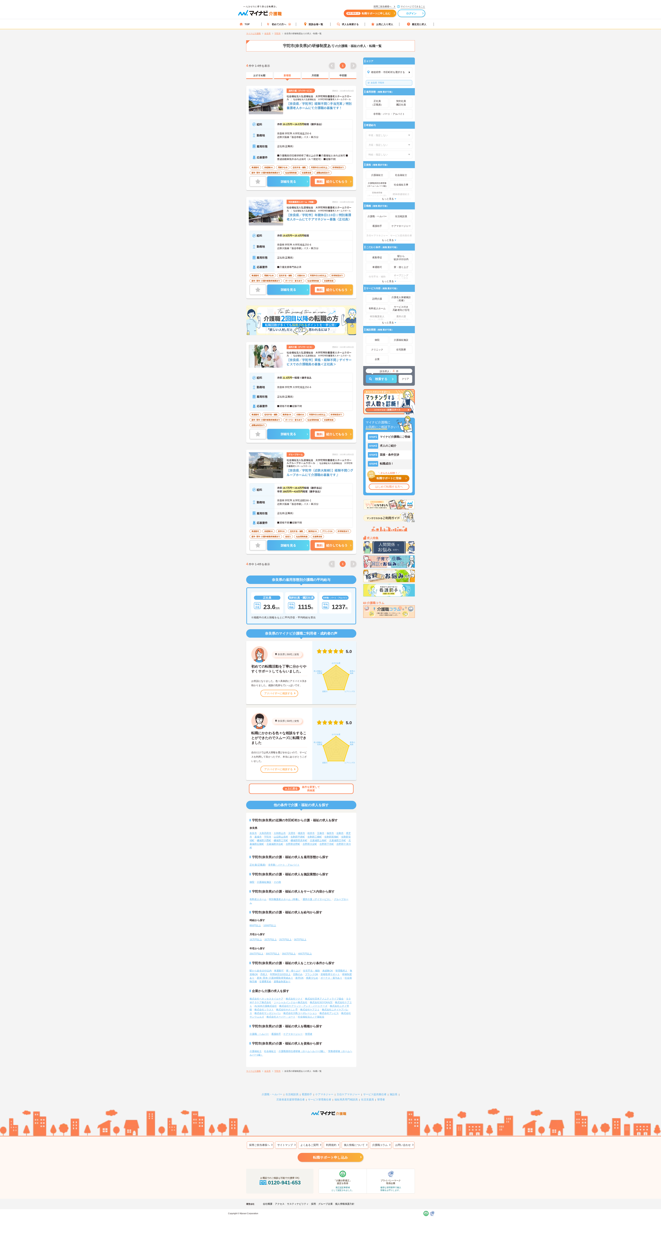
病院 (252, 882)
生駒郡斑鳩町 (331, 836)
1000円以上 (269, 925)
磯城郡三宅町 (281, 840)
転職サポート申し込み (330, 1157)
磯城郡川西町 (264, 840)
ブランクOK (311, 974)
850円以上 (255, 925)
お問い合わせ (403, 1144)
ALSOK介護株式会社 (265, 1006)
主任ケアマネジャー (348, 1094)
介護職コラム (380, 1144)
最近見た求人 (419, 24)
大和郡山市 (280, 833)
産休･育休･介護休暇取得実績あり (275, 978)
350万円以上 (289, 953)
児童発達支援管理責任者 (290, 1099)
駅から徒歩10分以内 (261, 970)
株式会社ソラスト (264, 1009)
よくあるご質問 (309, 1144)
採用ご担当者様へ (259, 1144)
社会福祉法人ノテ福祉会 (311, 1016)
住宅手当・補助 (311, 970)
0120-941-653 (284, 1182)
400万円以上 (305, 953)
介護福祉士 (256, 1051)
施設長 (393, 1094)
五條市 (320, 833)
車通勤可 (279, 970)
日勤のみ (298, 974)
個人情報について (354, 1144)
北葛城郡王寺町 (337, 840)
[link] (259, 75)
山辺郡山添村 (281, 836)
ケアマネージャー (293, 1034)
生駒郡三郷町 (314, 836)
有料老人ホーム (258, 899)
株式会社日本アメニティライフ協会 (324, 998)
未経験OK (327, 970)
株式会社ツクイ (294, 998)
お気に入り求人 (384, 24)
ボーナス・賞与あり (331, 978)
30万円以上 (300, 939)
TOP (247, 24)
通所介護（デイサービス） (317, 899)
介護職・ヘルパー (259, 1034)
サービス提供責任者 (374, 1094)
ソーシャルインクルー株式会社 (290, 1002)
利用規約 (331, 1144)
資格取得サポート (330, 974)
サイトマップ (285, 1144)
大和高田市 (265, 833)
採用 (313, 1203)
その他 (277, 882)
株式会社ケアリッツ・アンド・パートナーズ (303, 1006)
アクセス (280, 1203)
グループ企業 (325, 1203)
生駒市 (340, 833)
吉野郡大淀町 (310, 844)
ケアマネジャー (324, 1094)
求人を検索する (350, 24)
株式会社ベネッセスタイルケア (266, 998)
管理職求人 (341, 970)
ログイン (411, 13)
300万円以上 (273, 953)
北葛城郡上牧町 (318, 840)
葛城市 (258, 836)
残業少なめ (312, 978)
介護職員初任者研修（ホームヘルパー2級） (302, 1051)
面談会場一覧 (316, 24)
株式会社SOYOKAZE (321, 1002)
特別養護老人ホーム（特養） (284, 899)
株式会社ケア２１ (309, 1009)
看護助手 (276, 1034)
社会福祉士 (270, 1051)
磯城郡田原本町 (299, 840)
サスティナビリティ (298, 1203)
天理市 (291, 833)
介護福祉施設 (264, 882)
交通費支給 (265, 981)
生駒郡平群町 (298, 836)
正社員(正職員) (258, 864)
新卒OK (299, 978)
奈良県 (281, 654)
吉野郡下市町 (326, 844)
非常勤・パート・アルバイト (284, 864)
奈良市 (253, 833)
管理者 (308, 1034)
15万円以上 (256, 939)
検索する (381, 379)
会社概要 (267, 1203)
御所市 (330, 833)
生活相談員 (292, 1094)
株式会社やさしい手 (287, 1009)
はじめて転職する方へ (389, 486)
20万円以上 (270, 939)
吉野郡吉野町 (293, 844)
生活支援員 (367, 1099)
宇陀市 (377, 83)
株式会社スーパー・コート (280, 1016)
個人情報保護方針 (344, 1203)
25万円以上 (285, 939)
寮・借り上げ (293, 970)
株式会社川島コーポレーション (300, 1013)
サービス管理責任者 (319, 1099)
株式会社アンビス (329, 1013)
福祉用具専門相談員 (346, 1099)
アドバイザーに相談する (278, 693)
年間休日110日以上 (280, 974)
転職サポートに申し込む (369, 13)
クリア (405, 378)
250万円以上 (256, 953)
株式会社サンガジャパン (267, 1013)
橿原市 (301, 833)
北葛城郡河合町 (274, 844)
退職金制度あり (282, 981)
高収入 (263, 974)
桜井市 (311, 833)
